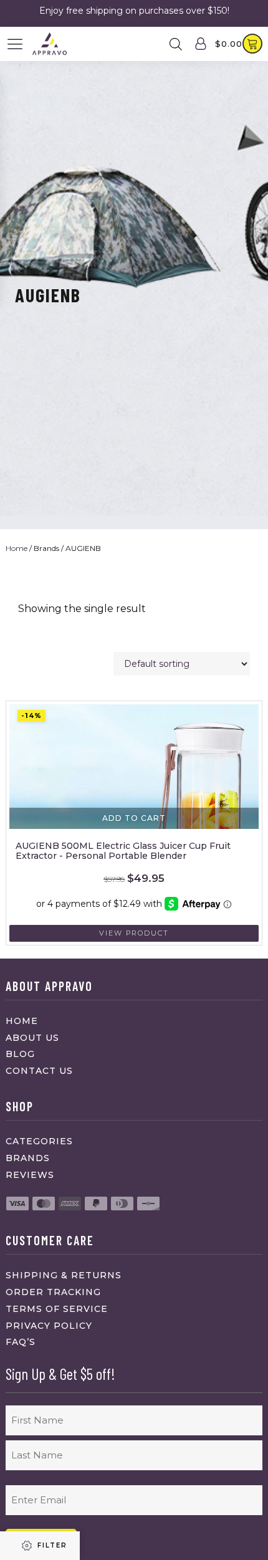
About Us (32, 1037)
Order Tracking (53, 1292)
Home (16, 548)
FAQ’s (21, 1341)
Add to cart (134, 818)
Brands (28, 1158)
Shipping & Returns (64, 1275)
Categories (39, 1141)
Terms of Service (57, 1308)
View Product (134, 933)
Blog (20, 1054)
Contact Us (39, 1070)
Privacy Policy (49, 1325)
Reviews (30, 1174)
